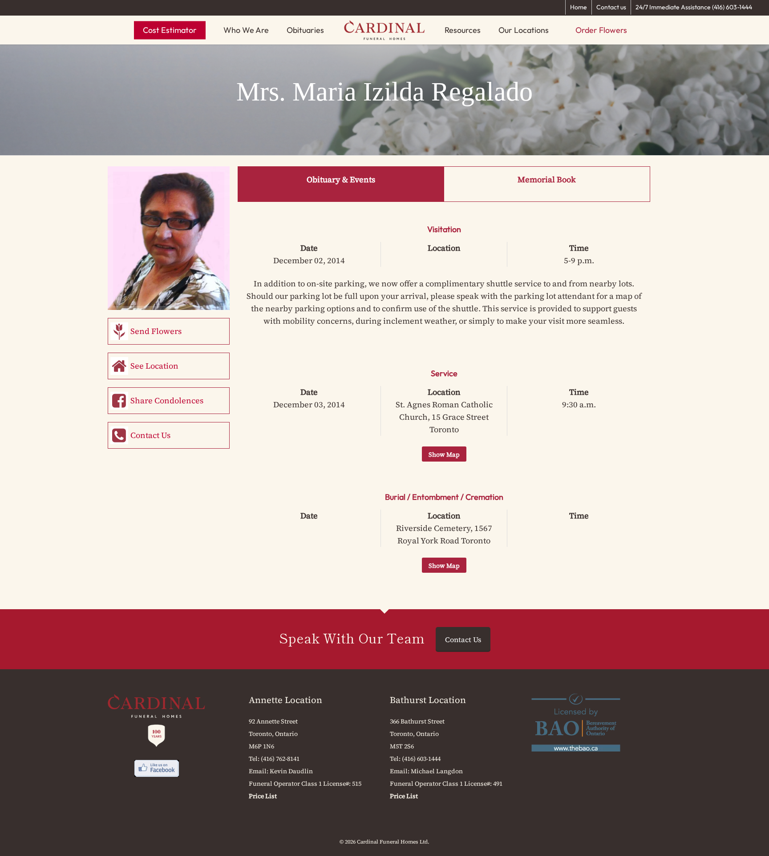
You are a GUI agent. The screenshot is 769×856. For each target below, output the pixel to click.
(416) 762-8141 (280, 758)
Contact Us (150, 435)
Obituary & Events (341, 179)
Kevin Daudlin (291, 771)
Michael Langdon (437, 771)
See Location (154, 365)
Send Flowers (156, 331)
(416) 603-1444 (421, 758)
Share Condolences (166, 400)
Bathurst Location (428, 700)
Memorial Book (547, 179)
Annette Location (285, 700)
